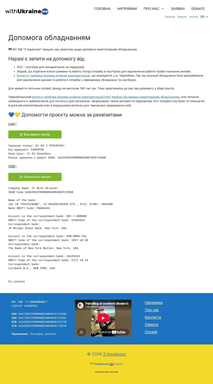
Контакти (153, 317)
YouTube (193, 16)
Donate (198, 8)
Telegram (182, 16)
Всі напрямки (16, 281)
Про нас (151, 8)
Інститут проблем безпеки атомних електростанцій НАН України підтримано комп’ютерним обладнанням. (106, 97)
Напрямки (127, 8)
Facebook (170, 16)
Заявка (178, 8)
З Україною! (114, 354)
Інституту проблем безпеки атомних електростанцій (53, 75)
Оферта (151, 324)
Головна (102, 8)
